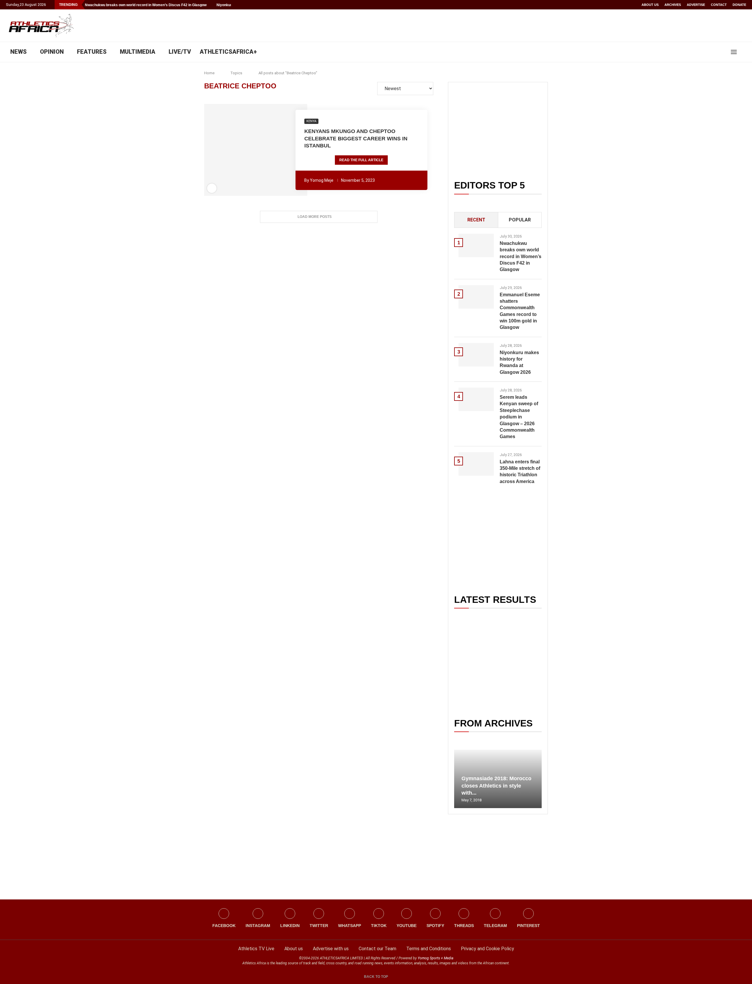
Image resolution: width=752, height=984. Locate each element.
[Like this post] (223, 150)
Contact (719, 4)
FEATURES (92, 51)
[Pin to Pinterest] (244, 150)
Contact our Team (377, 948)
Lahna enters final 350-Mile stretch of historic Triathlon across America (520, 471)
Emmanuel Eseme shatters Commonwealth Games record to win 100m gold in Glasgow (520, 311)
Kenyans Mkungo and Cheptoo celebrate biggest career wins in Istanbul (355, 138)
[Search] (743, 52)
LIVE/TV (180, 51)
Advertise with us (331, 948)
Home (209, 73)
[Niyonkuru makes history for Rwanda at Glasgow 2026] (476, 354)
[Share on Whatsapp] (260, 150)
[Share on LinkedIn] (252, 150)
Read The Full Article (361, 160)
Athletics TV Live (256, 948)
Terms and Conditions (428, 948)
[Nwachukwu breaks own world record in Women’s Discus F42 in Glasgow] (476, 245)
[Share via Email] (287, 150)
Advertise (696, 4)
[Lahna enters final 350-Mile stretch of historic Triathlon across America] (476, 464)
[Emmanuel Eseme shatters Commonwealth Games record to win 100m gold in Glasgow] (476, 297)
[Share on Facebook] (233, 150)
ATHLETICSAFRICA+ (228, 51)
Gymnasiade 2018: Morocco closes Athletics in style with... (496, 786)
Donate (739, 4)
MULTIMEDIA (137, 51)
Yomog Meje (321, 180)
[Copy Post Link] (276, 150)
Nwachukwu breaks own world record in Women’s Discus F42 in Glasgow (146, 5)
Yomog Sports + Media (435, 958)
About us (650, 4)
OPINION (52, 51)
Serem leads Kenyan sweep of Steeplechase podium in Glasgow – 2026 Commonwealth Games (519, 417)
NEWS (18, 51)
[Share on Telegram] (268, 150)
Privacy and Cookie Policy (487, 948)
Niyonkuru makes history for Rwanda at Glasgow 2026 (519, 362)
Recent (476, 220)
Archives (672, 4)
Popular (520, 220)
